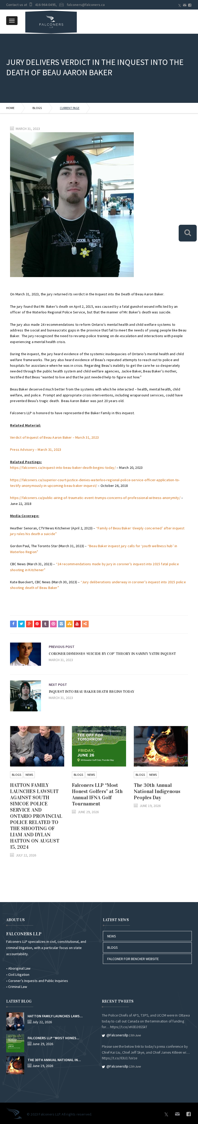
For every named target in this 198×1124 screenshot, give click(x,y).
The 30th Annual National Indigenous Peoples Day (157, 791)
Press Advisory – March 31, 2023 (35, 449)
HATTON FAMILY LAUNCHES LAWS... (55, 1016)
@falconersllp (117, 1035)
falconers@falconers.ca (86, 4)
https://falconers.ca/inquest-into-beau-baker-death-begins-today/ (63, 467)
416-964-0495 (45, 4)
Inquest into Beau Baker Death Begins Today (91, 691)
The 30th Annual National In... (54, 1060)
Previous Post (62, 646)
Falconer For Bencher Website (133, 958)
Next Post (58, 684)
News (29, 775)
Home (10, 108)
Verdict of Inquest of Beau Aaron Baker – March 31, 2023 (54, 437)
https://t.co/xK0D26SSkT (128, 1027)
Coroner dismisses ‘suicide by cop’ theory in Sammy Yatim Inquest (112, 654)
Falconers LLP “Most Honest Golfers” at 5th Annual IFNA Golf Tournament (97, 794)
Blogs (37, 108)
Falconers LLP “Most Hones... (53, 1038)
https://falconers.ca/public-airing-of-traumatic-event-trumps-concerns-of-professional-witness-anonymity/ (95, 497)
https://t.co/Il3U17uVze (119, 1058)
